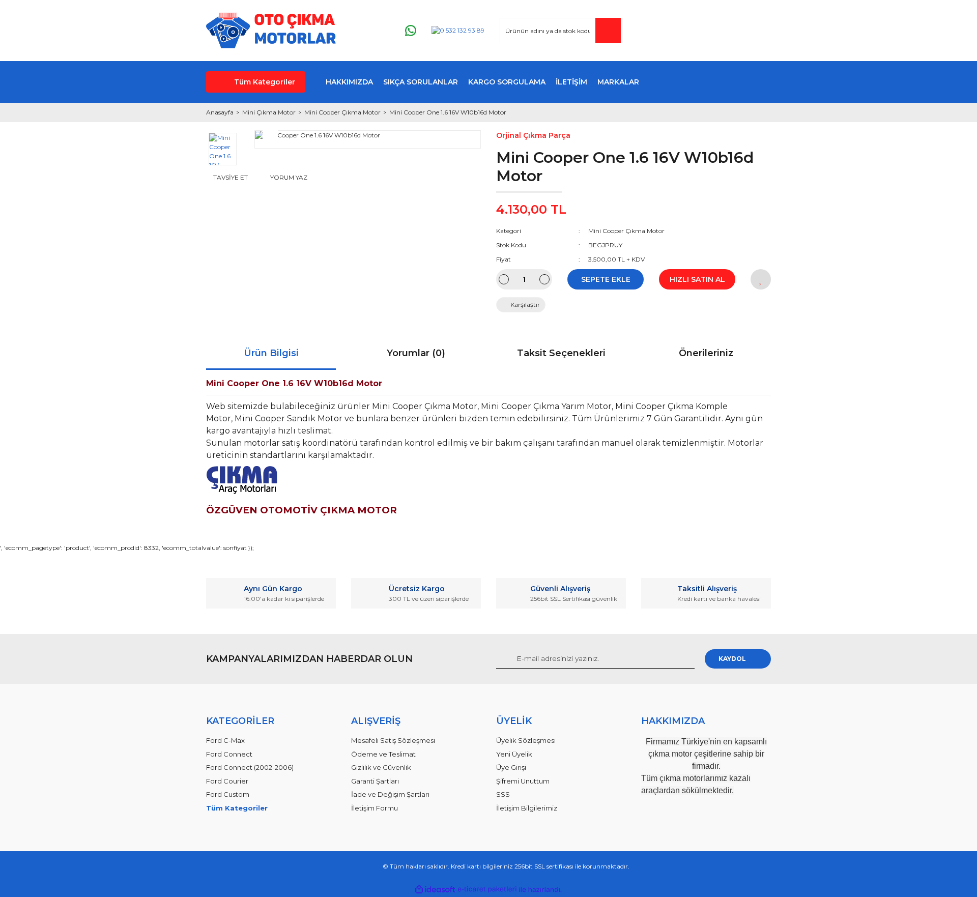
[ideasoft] (435, 889)
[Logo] (271, 30)
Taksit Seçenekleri (561, 353)
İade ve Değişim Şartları (390, 794)
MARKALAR (618, 81)
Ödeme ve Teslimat (383, 754)
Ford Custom (227, 794)
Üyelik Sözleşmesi (526, 740)
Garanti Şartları (375, 781)
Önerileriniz (706, 353)
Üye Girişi (511, 767)
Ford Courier (227, 781)
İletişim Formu (374, 808)
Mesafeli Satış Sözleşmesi (393, 740)
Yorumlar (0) (416, 353)
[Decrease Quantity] (503, 279)
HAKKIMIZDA (349, 81)
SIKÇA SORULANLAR (420, 81)
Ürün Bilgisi (271, 353)
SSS (503, 794)
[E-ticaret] (487, 889)
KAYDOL (732, 658)
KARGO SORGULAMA (506, 81)
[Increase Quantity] (544, 279)
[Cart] (758, 31)
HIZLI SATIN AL (697, 279)
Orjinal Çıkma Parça (533, 135)
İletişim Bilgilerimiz (526, 808)
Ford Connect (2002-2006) (250, 767)
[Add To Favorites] (761, 279)
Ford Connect (229, 754)
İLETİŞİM (571, 81)
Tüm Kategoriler (264, 81)
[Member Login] (701, 31)
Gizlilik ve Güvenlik (381, 767)
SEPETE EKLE (605, 279)
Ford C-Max (225, 740)
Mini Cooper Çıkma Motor (626, 231)
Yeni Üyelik (514, 754)
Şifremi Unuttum (523, 781)
